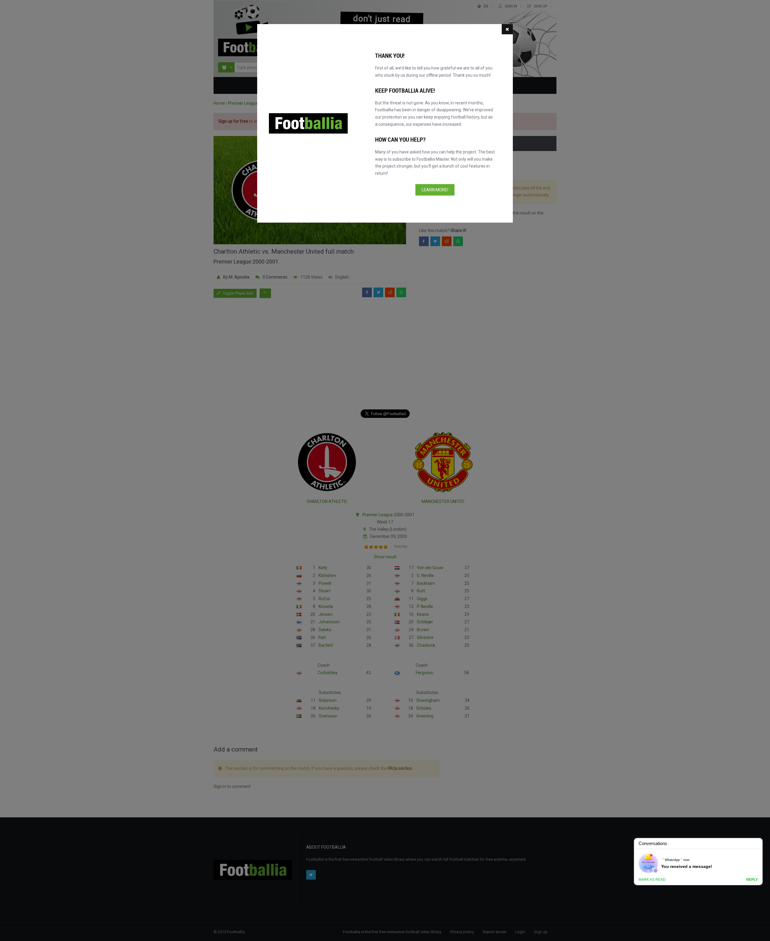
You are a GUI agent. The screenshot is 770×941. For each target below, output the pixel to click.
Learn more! (435, 189)
